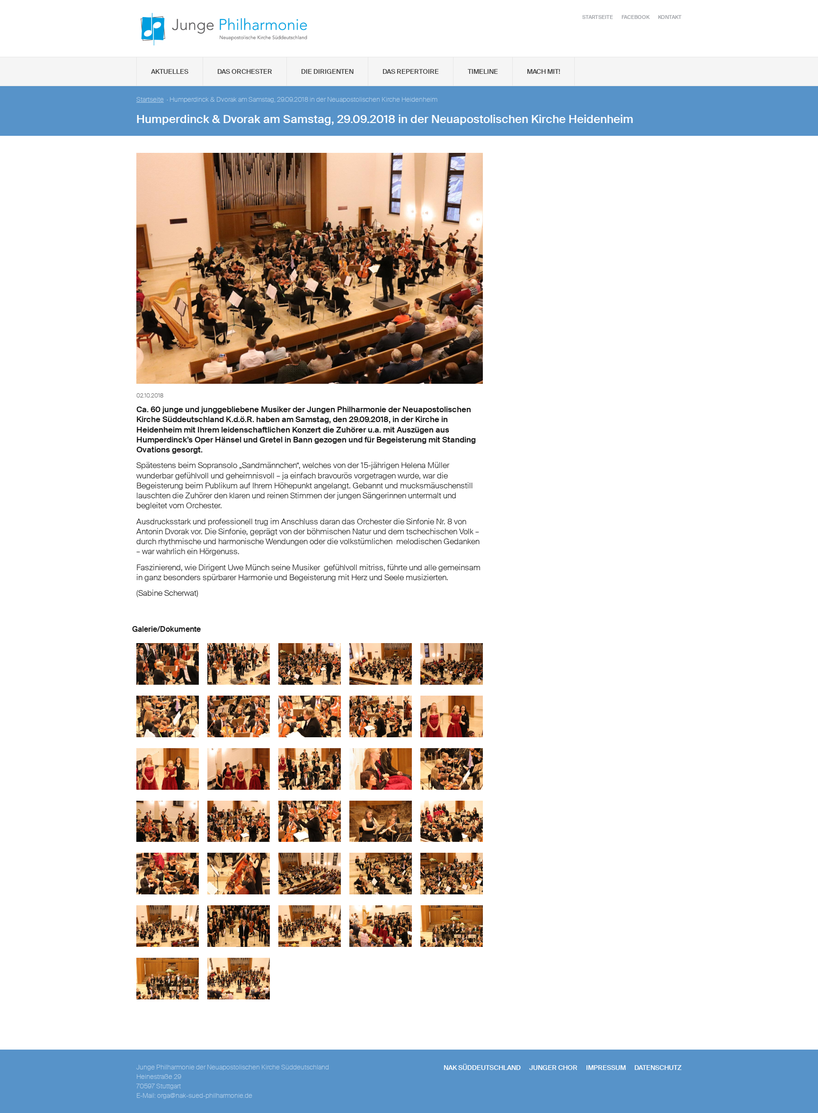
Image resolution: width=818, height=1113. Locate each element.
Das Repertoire (410, 71)
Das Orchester (244, 71)
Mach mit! (543, 71)
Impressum (606, 1067)
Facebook (635, 17)
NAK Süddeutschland (482, 1067)
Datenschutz (658, 1067)
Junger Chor (553, 1067)
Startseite (597, 17)
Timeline (483, 71)
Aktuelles (169, 71)
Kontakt (670, 17)
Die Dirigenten (327, 71)
